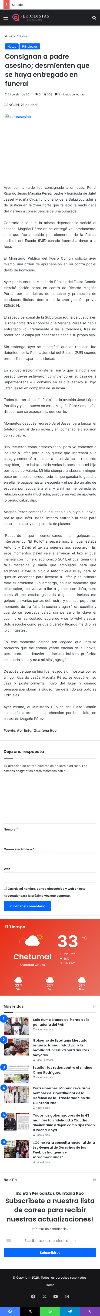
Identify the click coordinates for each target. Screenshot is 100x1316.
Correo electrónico (19, 849)
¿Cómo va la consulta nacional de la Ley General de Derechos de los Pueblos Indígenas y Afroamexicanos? (64, 1150)
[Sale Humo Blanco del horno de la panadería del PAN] (16, 1026)
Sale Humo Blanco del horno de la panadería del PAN (61, 1022)
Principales (30, 46)
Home (50, 1285)
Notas (23, 36)
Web (7, 869)
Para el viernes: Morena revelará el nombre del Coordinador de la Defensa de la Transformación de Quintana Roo (62, 1095)
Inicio (12, 36)
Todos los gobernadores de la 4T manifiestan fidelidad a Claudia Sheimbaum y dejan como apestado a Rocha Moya (64, 1122)
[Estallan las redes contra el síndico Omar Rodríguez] (16, 1074)
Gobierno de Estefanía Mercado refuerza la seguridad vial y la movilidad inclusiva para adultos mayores (61, 1047)
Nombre (11, 829)
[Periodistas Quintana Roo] (30, 17)
